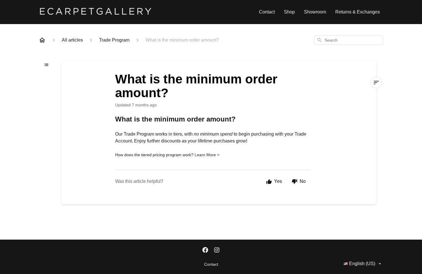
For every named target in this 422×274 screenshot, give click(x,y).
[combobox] (348, 40)
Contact (267, 11)
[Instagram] (216, 250)
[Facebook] (205, 250)
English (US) (362, 263)
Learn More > (207, 154)
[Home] (42, 40)
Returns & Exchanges (357, 11)
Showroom (315, 11)
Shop (289, 11)
